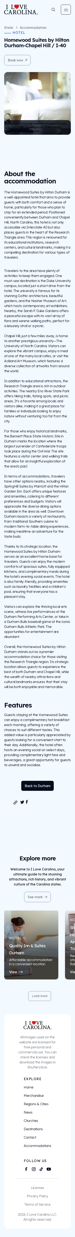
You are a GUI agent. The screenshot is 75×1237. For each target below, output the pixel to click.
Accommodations (37, 1146)
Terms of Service (37, 1204)
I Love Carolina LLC (41, 1214)
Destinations (33, 1129)
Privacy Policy (37, 1196)
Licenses (37, 1188)
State (8, 27)
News (28, 1112)
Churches (31, 1121)
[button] (66, 10)
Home (29, 1087)
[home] (18, 10)
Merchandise (34, 1095)
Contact (30, 1137)
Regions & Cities (36, 1104)
